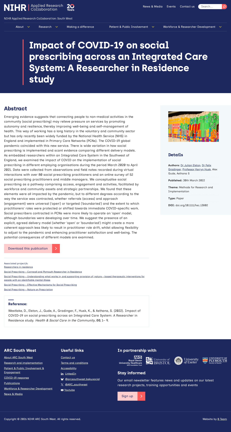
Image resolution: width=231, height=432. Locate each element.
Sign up (127, 396)
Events (171, 6)
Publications (12, 383)
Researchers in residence (18, 267)
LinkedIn (70, 373)
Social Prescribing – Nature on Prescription (28, 289)
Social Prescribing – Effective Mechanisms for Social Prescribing (40, 284)
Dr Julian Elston (190, 165)
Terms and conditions (74, 362)
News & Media (153, 6)
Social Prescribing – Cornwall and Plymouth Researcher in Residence (43, 271)
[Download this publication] (32, 248)
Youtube (69, 390)
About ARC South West (18, 357)
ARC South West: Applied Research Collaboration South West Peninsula (33, 7)
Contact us (187, 6)
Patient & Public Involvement (128, 26)
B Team (222, 419)
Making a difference (80, 26)
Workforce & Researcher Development (189, 26)
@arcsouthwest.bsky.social (82, 379)
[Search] (224, 6)
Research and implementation (23, 362)
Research (45, 26)
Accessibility (68, 368)
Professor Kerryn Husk (196, 169)
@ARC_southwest (76, 384)
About (20, 26)
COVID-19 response (16, 377)
